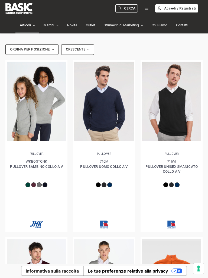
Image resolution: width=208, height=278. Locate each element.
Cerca (129, 8)
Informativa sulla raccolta (52, 271)
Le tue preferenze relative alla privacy (128, 271)
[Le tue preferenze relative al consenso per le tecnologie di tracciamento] (198, 268)
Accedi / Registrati (180, 8)
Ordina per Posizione (30, 49)
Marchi (49, 25)
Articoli (25, 25)
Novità (72, 25)
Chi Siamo (159, 25)
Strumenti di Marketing (121, 25)
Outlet (90, 25)
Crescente (75, 49)
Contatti (182, 25)
